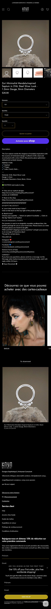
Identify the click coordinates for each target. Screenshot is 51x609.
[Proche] (47, 568)
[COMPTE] (42, 9)
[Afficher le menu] (3, 9)
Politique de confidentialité (31, 601)
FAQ (3, 511)
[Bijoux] (23, 320)
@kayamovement (10, 497)
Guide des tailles (8, 519)
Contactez (5, 501)
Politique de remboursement (12, 527)
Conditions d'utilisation (10, 531)
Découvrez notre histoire (10, 493)
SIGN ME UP (26, 597)
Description (6, 149)
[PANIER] (47, 9)
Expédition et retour (9, 523)
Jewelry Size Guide (8, 515)
